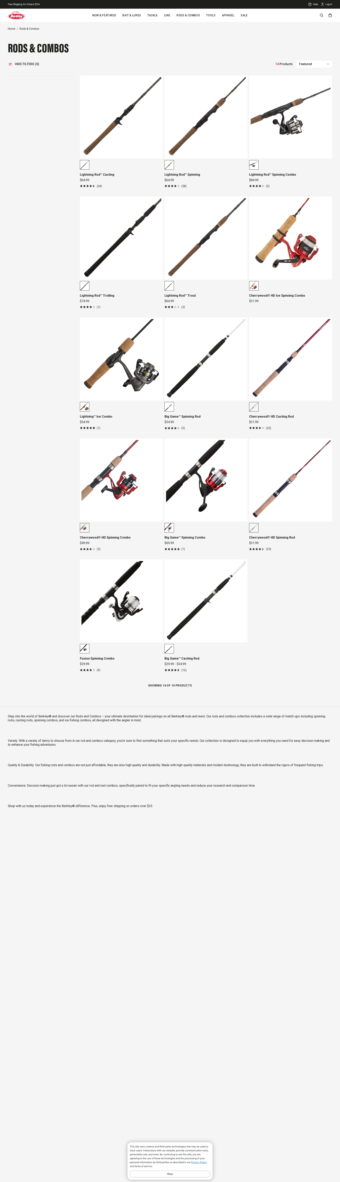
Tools (210, 15)
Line (167, 15)
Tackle (152, 15)
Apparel (228, 15)
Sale (244, 15)
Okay (170, 1173)
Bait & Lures (131, 15)
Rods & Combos (188, 15)
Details (51, 4)
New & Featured (104, 15)
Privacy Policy (199, 1162)
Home (11, 28)
